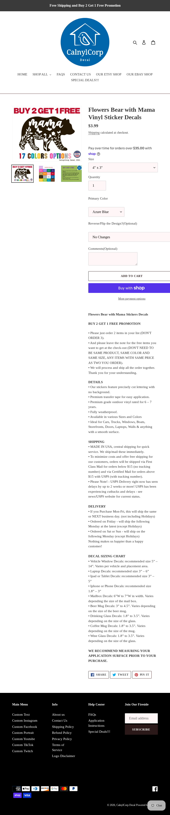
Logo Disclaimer (63, 756)
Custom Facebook (24, 727)
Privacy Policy (62, 739)
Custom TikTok (22, 745)
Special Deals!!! (99, 731)
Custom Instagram (24, 720)
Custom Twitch (22, 751)
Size (91, 159)
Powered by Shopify (147, 805)
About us (58, 714)
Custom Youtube (23, 739)
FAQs (92, 714)
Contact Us (59, 720)
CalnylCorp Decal (125, 805)
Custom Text (21, 714)
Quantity (94, 177)
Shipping (94, 132)
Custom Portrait (23, 732)
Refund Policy (62, 732)
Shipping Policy (63, 727)
